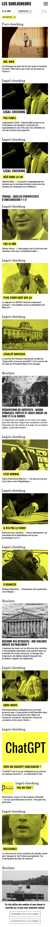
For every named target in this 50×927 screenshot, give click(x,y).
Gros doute (10, 705)
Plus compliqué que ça (17, 297)
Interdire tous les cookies (25, 914)
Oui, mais (8, 61)
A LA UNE (6, 11)
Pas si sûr (9, 244)
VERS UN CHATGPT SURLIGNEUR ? (22, 767)
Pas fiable (9, 118)
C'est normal (11, 474)
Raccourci (10, 849)
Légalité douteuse (14, 354)
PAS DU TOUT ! (25, 787)
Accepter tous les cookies (25, 921)
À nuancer (9, 584)
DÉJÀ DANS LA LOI (13, 177)
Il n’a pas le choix (14, 528)
